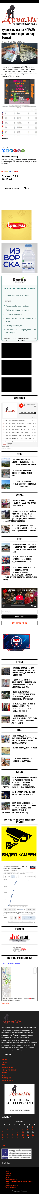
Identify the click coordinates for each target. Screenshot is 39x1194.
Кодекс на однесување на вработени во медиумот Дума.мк (19, 1182)
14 (23, 1132)
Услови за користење (11, 1187)
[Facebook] (3, 150)
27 (17, 1137)
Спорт (3, 1075)
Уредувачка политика (11, 1179)
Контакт (8, 1177)
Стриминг (5, 1062)
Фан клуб (4, 1059)
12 (12, 1132)
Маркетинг (8, 1173)
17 (2, 1135)
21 (23, 1135)
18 (7, 1135)
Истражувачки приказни (9, 1070)
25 (7, 1137)
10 (2, 1132)
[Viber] (19, 150)
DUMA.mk (9, 448)
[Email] (23, 150)
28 (23, 1137)
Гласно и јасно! (6, 1078)
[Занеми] (32, 606)
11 (7, 1132)
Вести (3, 1064)
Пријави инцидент (7, 1080)
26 (12, 1137)
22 (28, 1135)
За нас (7, 1171)
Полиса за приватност (12, 1185)
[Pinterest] (15, 150)
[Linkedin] (11, 150)
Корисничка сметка (19, 623)
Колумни (4, 1072)
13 (17, 1132)
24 (2, 1137)
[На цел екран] (35, 606)
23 (33, 1135)
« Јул (3, 1145)
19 (12, 1135)
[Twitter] (7, 150)
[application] (20, 598)
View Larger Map (6, 1003)
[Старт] (4, 606)
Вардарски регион (7, 1067)
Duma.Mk (4, 448)
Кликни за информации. (11, 963)
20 (17, 1135)
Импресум (8, 1175)
